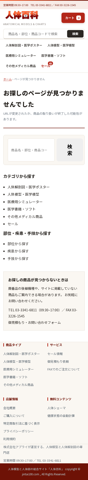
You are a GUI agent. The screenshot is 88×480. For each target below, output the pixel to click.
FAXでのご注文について (63, 369)
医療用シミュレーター (21, 55)
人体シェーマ (56, 408)
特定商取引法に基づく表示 (21, 423)
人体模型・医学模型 (61, 45)
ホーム (7, 79)
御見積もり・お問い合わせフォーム (34, 322)
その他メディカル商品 (21, 66)
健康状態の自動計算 (61, 415)
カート (72, 17)
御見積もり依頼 (58, 361)
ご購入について (14, 415)
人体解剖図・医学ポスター (24, 45)
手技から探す (18, 258)
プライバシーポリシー (18, 431)
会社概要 (9, 408)
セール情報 (55, 353)
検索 (75, 33)
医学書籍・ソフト (53, 55)
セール (46, 64)
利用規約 (9, 439)
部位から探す (18, 243)
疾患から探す (18, 250)
